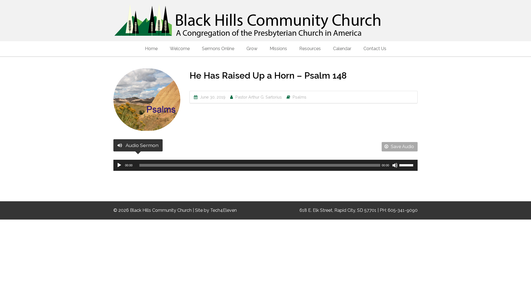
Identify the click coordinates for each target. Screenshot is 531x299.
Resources (310, 48)
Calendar (342, 48)
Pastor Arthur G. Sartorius (258, 97)
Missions (278, 48)
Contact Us (374, 48)
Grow (251, 48)
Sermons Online (218, 48)
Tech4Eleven (223, 210)
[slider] (407, 165)
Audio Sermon (141, 145)
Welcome (180, 48)
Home (151, 48)
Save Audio (402, 146)
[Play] (119, 165)
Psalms (299, 97)
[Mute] (395, 165)
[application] (265, 165)
